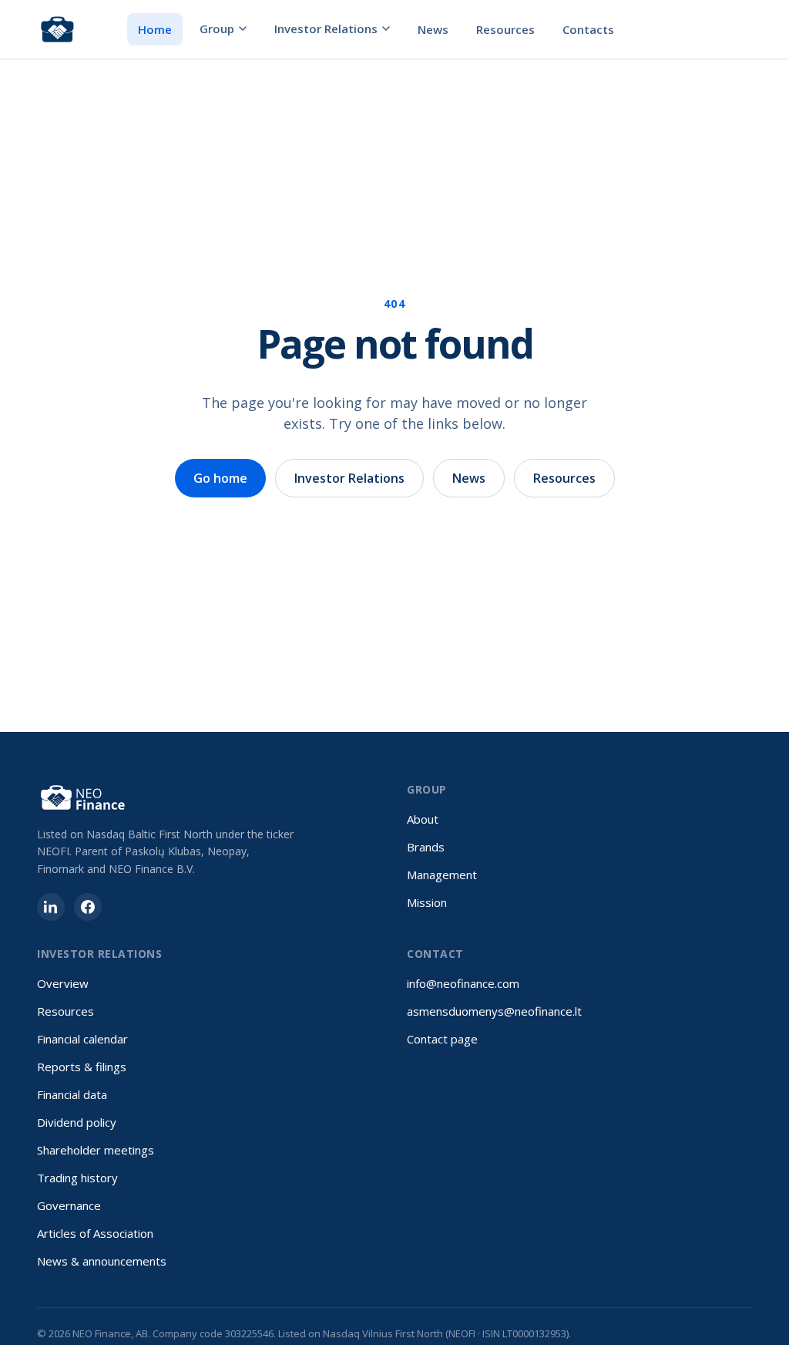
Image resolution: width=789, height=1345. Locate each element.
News (433, 29)
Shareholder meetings (95, 1150)
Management (442, 874)
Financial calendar (82, 1039)
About (422, 819)
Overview (63, 983)
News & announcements (101, 1261)
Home (155, 29)
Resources (505, 29)
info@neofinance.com (463, 983)
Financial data (72, 1094)
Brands (426, 847)
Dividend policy (76, 1122)
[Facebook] (88, 907)
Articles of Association (95, 1233)
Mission (427, 902)
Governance (69, 1205)
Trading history (77, 1177)
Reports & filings (81, 1066)
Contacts (588, 29)
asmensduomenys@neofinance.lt (494, 1011)
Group (217, 28)
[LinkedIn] (51, 907)
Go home (220, 478)
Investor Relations (326, 28)
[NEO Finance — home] (57, 29)
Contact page (442, 1039)
